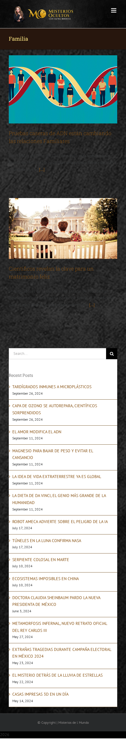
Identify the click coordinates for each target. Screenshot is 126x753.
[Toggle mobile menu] (114, 10)
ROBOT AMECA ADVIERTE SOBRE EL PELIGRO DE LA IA (60, 521)
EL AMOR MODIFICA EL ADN (36, 431)
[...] (42, 169)
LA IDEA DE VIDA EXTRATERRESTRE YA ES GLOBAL (56, 476)
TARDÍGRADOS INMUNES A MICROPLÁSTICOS (51, 386)
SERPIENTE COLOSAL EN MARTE (40, 559)
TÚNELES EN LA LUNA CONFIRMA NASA (46, 540)
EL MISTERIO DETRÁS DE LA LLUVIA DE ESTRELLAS (57, 675)
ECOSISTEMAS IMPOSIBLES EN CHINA (45, 578)
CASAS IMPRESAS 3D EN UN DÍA (40, 694)
